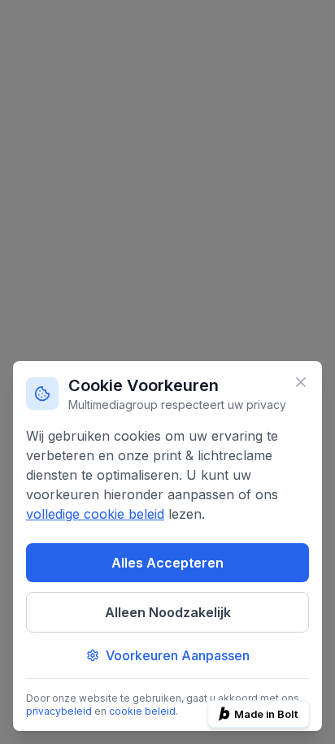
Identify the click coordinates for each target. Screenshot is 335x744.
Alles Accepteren (167, 563)
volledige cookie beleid (95, 514)
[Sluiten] (301, 382)
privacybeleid (59, 711)
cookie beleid (142, 711)
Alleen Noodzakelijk (168, 612)
